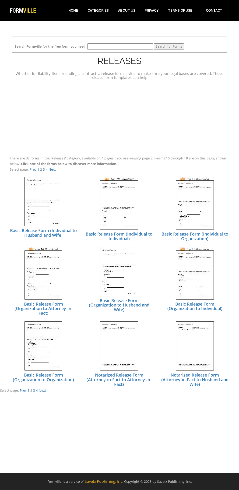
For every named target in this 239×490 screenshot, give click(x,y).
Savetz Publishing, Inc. (104, 481)
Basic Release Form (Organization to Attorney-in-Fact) (43, 308)
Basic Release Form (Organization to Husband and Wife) (119, 305)
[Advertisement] (119, 117)
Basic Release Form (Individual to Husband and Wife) (43, 233)
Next (52, 169)
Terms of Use (180, 10)
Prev (33, 169)
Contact (214, 10)
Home (73, 10)
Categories (98, 10)
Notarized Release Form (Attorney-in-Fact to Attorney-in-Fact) (119, 379)
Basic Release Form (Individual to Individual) (119, 236)
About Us (126, 10)
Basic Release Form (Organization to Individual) (194, 306)
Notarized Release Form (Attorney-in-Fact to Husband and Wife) (194, 379)
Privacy (152, 10)
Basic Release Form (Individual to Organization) (195, 236)
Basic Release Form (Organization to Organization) (43, 377)
